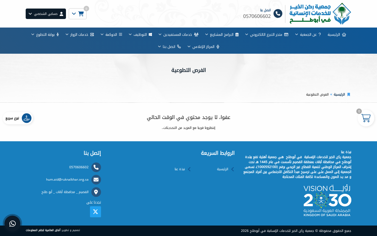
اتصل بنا (169, 46)
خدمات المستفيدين (177, 34)
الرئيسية (334, 34)
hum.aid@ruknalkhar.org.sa (67, 180)
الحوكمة (111, 34)
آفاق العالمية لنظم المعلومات (43, 230)
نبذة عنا (180, 169)
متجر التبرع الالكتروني (266, 34)
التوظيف (140, 34)
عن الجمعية (308, 34)
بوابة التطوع (45, 34)
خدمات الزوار (79, 34)
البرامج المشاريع (221, 34)
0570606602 (79, 167)
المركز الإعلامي (203, 46)
